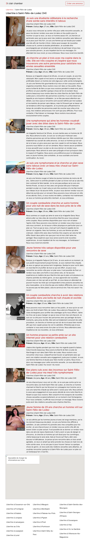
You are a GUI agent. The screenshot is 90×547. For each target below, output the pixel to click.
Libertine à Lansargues (15, 522)
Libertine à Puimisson (41, 526)
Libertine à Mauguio (40, 504)
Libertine (9, 10)
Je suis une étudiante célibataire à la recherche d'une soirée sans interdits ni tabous (52, 19)
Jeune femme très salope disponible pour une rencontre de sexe (51, 249)
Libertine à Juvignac (14, 518)
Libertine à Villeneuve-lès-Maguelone (70, 535)
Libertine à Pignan (40, 518)
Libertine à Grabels (13, 513)
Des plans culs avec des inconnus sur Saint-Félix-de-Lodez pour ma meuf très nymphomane (53, 371)
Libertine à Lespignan (14, 531)
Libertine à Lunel (12, 535)
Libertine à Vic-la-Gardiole (70, 529)
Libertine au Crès (13, 526)
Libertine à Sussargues (69, 520)
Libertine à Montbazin (41, 509)
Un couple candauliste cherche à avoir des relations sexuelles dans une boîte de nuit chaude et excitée (54, 296)
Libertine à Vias (66, 525)
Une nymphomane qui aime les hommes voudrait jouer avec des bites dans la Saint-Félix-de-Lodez (53, 122)
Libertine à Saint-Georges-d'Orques (70, 514)
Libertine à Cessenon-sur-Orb (18, 504)
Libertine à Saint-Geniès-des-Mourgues (71, 506)
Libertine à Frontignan (15, 509)
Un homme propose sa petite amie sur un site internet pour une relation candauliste (51, 336)
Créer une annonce (75, 3)
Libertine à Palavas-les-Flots (44, 513)
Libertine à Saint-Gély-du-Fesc (43, 532)
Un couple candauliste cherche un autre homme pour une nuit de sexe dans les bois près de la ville (53, 204)
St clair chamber (14, 3)
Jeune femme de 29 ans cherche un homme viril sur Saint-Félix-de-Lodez (54, 408)
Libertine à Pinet (39, 522)
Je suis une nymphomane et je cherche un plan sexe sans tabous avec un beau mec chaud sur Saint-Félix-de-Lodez (54, 166)
